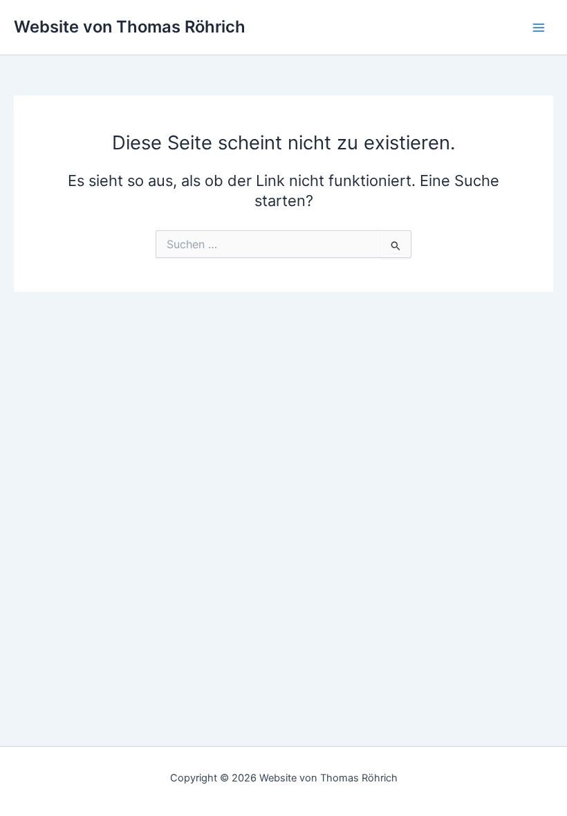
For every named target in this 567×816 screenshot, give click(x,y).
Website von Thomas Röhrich (129, 27)
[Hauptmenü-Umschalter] (538, 27)
